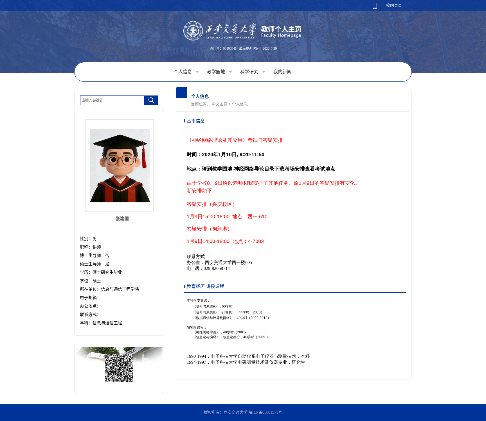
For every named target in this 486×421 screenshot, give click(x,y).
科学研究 (249, 71)
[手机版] (374, 7)
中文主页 (220, 104)
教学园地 (216, 71)
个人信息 (183, 71)
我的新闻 (282, 71)
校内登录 (394, 5)
